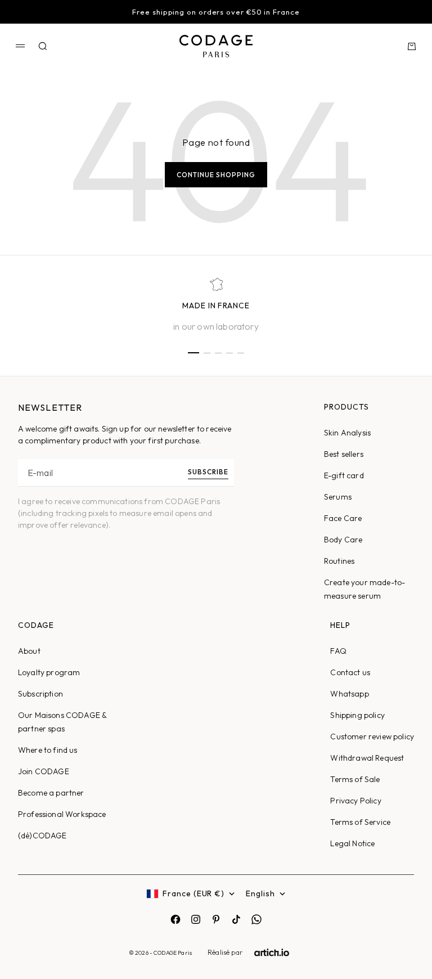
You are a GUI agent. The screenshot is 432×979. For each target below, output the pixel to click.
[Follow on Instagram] (195, 919)
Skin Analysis (347, 433)
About (29, 651)
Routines (339, 561)
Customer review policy (372, 736)
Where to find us (48, 750)
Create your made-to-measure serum (364, 589)
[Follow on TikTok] (236, 919)
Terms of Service (360, 822)
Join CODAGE (43, 771)
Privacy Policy (355, 801)
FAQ (338, 651)
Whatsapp (349, 694)
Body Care (343, 540)
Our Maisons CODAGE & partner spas (62, 722)
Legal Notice (352, 843)
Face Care (343, 518)
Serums (338, 497)
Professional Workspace (62, 814)
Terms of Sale (355, 779)
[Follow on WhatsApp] (256, 919)
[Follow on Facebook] (175, 919)
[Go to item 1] (193, 352)
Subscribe (208, 472)
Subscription (40, 694)
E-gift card (344, 475)
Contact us (350, 672)
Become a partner (51, 793)
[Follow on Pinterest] (216, 919)
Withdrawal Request (367, 758)
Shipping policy (357, 715)
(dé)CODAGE (42, 835)
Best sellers (343, 454)
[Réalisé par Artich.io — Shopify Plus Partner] (271, 952)
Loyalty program (49, 672)
